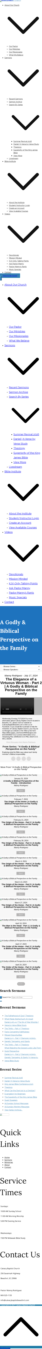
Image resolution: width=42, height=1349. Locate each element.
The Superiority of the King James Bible (20, 1097)
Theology (17, 147)
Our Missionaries (15, 52)
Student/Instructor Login (19, 205)
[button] (23, 43)
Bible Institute (12, 471)
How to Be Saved (10, 275)
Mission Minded (15, 258)
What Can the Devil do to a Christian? (19, 1091)
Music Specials (15, 269)
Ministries (8, 1162)
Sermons (9, 345)
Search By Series (19, 396)
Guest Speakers (10, 1100)
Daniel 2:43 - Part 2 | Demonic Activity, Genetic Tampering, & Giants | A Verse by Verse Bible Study (21, 1057)
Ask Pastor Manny (16, 264)
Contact (7, 272)
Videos (8, 531)
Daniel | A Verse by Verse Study (26, 144)
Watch (21, 790)
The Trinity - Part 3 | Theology (16, 1045)
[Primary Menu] (1, 277)
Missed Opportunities (13, 1035)
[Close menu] (1, 279)
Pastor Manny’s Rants (18, 267)
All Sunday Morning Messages (16, 1107)
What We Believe (16, 55)
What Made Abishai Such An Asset (18, 1019)
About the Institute (16, 203)
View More (17, 156)
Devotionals (14, 255)
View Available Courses (18, 211)
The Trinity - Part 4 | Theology (16, 1029)
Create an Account (16, 208)
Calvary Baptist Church (25, 1305)
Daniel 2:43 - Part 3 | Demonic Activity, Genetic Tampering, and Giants (20, 1040)
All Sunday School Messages (16, 1103)
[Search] (1, 997)
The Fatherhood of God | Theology (18, 1016)
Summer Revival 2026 (22, 141)
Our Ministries (14, 49)
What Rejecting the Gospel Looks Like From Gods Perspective (22, 1049)
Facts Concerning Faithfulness (16, 1032)
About (7, 1165)
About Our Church (15, 284)
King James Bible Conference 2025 (18, 1084)
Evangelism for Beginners (15, 1094)
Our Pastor (13, 46)
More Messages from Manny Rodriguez (21, 742)
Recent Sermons (16, 99)
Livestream (13, 158)
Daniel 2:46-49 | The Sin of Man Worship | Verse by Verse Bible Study (21, 1024)
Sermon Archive (15, 102)
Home (7, 1157)
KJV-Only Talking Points (19, 261)
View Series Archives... (13, 1110)
